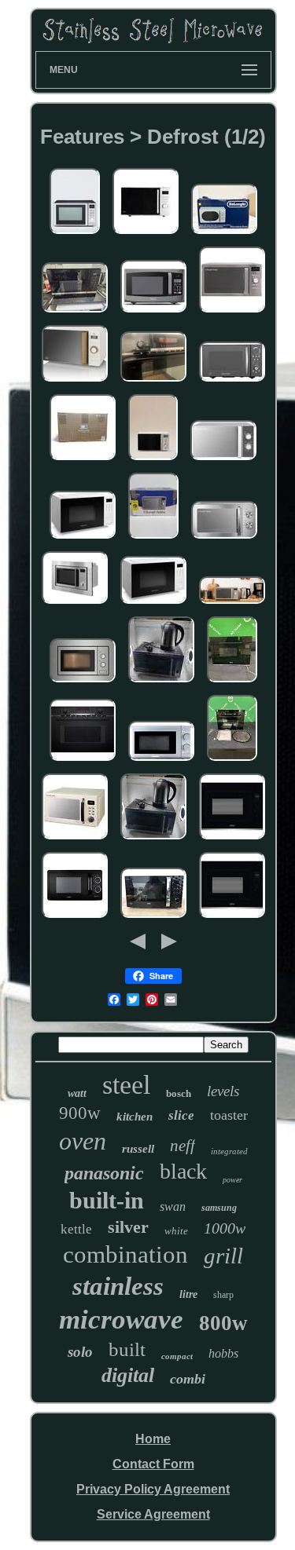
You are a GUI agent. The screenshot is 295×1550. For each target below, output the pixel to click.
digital (127, 1375)
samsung (219, 1207)
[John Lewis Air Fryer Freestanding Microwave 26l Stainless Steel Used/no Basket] (75, 234)
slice (181, 1115)
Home (153, 1439)
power (232, 1179)
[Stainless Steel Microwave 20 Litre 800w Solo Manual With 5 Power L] (224, 539)
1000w (224, 1228)
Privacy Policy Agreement (153, 1489)
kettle (76, 1229)
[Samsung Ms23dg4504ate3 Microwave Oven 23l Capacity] (82, 460)
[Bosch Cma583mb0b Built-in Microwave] (82, 761)
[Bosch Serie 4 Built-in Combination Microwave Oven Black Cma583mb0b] (153, 382)
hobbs (223, 1353)
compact (177, 1356)
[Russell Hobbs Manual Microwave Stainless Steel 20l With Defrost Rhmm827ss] (153, 539)
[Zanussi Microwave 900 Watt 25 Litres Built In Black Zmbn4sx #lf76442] (232, 682)
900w (80, 1113)
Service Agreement (153, 1514)
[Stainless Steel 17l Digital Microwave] (153, 460)
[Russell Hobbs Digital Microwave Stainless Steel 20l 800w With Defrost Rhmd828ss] (232, 313)
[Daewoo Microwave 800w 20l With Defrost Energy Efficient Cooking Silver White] (161, 761)
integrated (229, 1151)
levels (223, 1091)
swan (173, 1206)
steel (126, 1084)
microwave (121, 1319)
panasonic (104, 1173)
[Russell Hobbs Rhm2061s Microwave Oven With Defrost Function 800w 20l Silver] (223, 460)
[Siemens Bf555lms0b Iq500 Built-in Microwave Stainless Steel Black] (74, 313)
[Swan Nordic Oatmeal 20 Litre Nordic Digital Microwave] (74, 382)
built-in (106, 1200)
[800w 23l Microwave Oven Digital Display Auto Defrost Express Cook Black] (153, 313)
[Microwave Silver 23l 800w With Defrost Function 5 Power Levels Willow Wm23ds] (145, 234)
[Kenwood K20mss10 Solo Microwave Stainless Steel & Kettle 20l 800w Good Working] (161, 682)
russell (138, 1148)
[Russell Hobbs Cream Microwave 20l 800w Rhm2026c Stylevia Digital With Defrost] (74, 839)
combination (125, 1254)
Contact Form (153, 1464)
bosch (178, 1093)
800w (223, 1323)
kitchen (134, 1116)
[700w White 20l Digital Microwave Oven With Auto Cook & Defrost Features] (82, 539)
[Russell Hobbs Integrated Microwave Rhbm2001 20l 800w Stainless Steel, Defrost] (74, 604)
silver (128, 1227)
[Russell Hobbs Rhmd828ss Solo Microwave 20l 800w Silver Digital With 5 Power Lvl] (232, 604)
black (183, 1171)
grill (223, 1255)
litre (188, 1294)
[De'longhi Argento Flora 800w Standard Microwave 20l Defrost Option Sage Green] (224, 234)
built (127, 1349)
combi (187, 1379)
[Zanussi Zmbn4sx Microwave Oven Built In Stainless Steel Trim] (232, 918)
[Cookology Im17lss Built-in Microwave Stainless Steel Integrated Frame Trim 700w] (82, 682)
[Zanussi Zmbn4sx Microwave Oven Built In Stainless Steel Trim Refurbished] (232, 839)
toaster (229, 1115)
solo (80, 1351)
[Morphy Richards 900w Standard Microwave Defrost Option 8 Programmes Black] (232, 382)
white (176, 1231)
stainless (118, 1286)
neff (182, 1145)
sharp (223, 1294)
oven (82, 1141)
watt (77, 1093)
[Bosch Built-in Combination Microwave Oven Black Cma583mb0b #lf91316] (232, 761)
